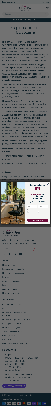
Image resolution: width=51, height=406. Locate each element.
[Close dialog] (48, 184)
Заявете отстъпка (37, 220)
